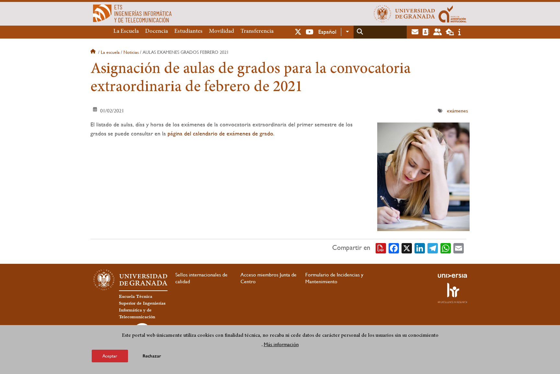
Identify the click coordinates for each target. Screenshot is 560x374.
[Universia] (452, 276)
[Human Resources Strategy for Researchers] (452, 293)
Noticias (131, 52)
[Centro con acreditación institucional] (452, 13)
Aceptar (109, 355)
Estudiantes (188, 31)
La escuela (110, 52)
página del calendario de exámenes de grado (220, 133)
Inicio (93, 52)
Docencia (156, 31)
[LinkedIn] (419, 247)
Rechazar (152, 356)
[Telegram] (432, 247)
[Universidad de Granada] (404, 13)
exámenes (457, 111)
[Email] (458, 247)
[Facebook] (394, 247)
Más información (281, 344)
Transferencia (257, 31)
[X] (407, 247)
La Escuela (126, 31)
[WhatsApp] (445, 247)
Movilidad (221, 31)
